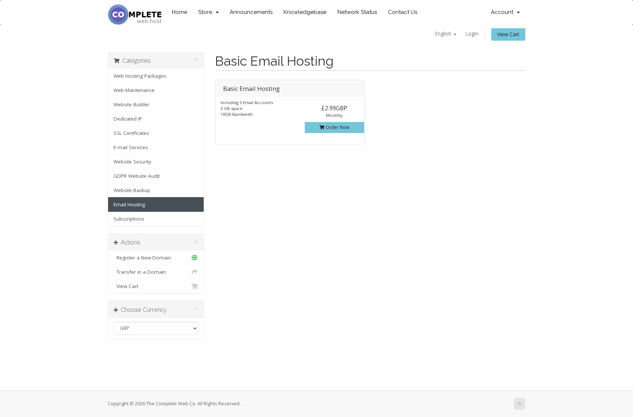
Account (503, 12)
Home (179, 12)
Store (206, 12)
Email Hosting (129, 204)
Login (471, 33)
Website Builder (131, 104)
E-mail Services (131, 147)
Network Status (357, 12)
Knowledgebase (305, 12)
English (444, 33)
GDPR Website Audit (137, 176)
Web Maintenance (134, 90)
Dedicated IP (128, 118)
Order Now (337, 127)
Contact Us (402, 12)
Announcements (251, 12)
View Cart (508, 34)
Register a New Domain (142, 257)
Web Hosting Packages (140, 76)
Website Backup (132, 190)
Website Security (132, 161)
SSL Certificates (131, 133)
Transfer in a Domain (140, 272)
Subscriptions (129, 218)
